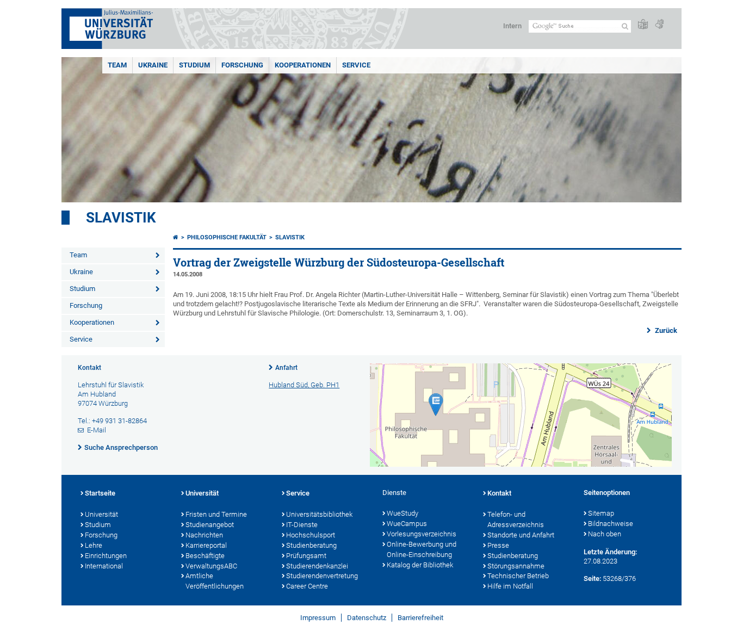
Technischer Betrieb (518, 576)
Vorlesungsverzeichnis (421, 534)
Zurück (665, 330)
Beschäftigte (205, 556)
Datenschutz (366, 618)
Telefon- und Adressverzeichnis (515, 519)
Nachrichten (204, 535)
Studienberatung (311, 545)
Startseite (100, 493)
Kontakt (499, 493)
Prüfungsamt (306, 556)
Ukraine (153, 65)
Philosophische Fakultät (227, 237)
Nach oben (604, 534)
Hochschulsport (310, 535)
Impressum (318, 618)
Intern (512, 26)
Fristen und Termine (216, 514)
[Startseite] (175, 237)
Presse (498, 545)
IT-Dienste (302, 525)
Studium (194, 65)
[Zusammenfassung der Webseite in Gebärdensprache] (659, 24)
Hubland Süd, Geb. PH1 (304, 385)
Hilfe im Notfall (510, 586)
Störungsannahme (515, 566)
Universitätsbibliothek (319, 514)
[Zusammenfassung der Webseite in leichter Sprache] (643, 24)
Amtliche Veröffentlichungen (214, 581)
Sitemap (601, 513)
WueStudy (402, 513)
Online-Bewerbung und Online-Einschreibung (421, 549)
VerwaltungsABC (211, 566)
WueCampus (407, 523)
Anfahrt (286, 368)
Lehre (93, 545)
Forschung (242, 65)
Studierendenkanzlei (317, 566)
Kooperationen (303, 65)
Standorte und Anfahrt (520, 535)
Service (356, 65)
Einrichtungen (106, 556)
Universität (101, 514)
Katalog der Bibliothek (420, 565)
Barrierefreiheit (420, 618)
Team (117, 65)
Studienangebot (209, 525)
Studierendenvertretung (322, 576)
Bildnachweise (610, 523)
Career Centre (307, 586)
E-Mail (96, 430)
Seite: (592, 578)
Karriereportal (206, 545)
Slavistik (121, 217)
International (104, 566)
